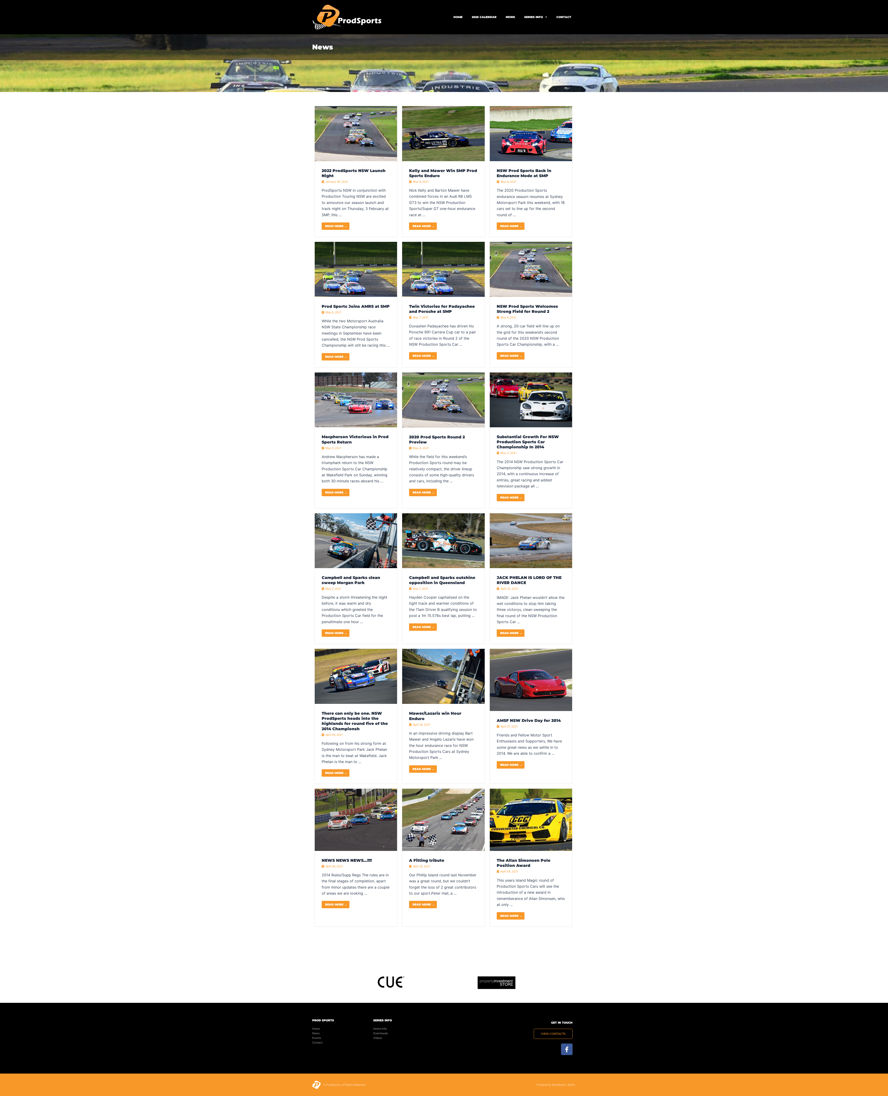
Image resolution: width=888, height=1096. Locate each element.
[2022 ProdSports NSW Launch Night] (356, 133)
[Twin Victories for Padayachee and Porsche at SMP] (443, 269)
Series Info (533, 17)
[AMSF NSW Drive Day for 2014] (531, 679)
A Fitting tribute (426, 860)
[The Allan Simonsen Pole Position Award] (531, 819)
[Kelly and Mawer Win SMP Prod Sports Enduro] (443, 133)
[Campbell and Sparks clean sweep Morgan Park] (356, 540)
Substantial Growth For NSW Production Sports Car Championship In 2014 (528, 441)
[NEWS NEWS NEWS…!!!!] (356, 819)
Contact (563, 17)
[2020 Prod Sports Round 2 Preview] (443, 399)
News (510, 17)
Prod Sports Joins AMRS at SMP (356, 306)
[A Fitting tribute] (443, 819)
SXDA (571, 1085)
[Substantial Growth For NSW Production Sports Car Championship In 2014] (531, 399)
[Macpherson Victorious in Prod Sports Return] (356, 399)
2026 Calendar (484, 17)
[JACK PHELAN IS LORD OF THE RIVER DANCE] (531, 540)
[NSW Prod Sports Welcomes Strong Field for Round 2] (531, 269)
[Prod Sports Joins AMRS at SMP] (356, 269)
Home (457, 17)
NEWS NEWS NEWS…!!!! (347, 860)
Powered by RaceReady (551, 1085)
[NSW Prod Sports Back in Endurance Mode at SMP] (531, 133)
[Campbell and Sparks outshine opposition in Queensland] (443, 540)
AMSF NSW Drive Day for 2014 (529, 720)
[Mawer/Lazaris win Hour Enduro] (443, 676)
